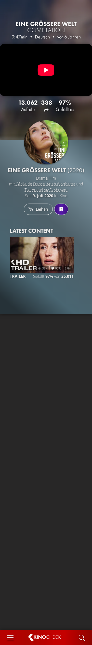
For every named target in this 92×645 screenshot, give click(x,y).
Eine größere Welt (46, 27)
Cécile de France (30, 184)
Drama (42, 178)
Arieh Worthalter (61, 184)
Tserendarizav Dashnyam (46, 190)
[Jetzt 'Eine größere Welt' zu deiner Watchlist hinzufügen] (61, 209)
